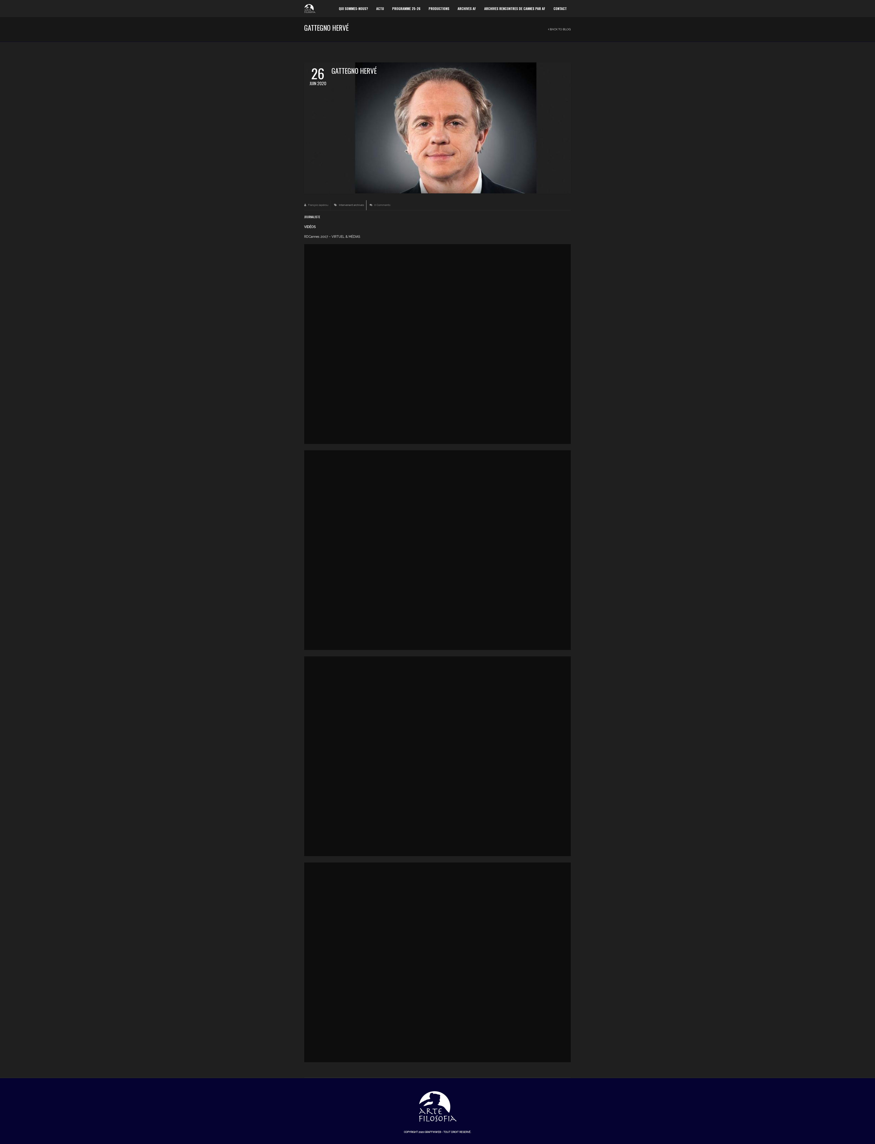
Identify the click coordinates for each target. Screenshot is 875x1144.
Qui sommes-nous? (353, 8)
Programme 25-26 (406, 8)
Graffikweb (433, 1132)
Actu (380, 8)
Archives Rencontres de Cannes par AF (514, 8)
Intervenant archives (351, 205)
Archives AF (467, 8)
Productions (439, 8)
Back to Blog (560, 29)
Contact (560, 8)
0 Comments (381, 205)
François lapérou (317, 205)
